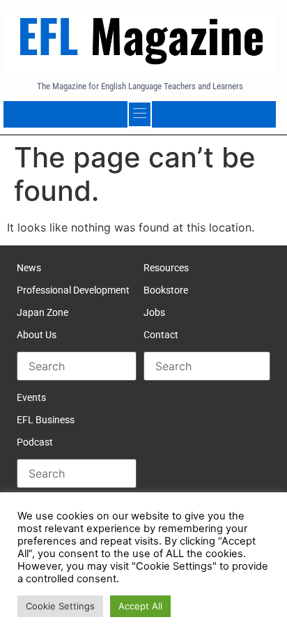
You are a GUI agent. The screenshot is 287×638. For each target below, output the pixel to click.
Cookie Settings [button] (60, 606)
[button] (140, 114)
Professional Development (73, 290)
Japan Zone (42, 312)
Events (31, 397)
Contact (161, 334)
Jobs (154, 312)
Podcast (35, 442)
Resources (166, 267)
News (29, 267)
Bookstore (166, 290)
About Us (36, 334)
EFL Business (46, 419)
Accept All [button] (140, 606)
